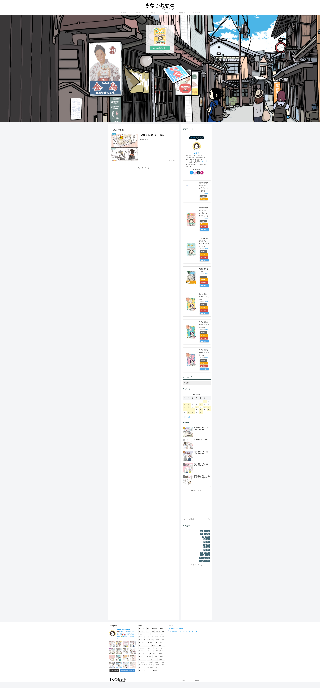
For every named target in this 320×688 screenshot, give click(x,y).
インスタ (193, 138)
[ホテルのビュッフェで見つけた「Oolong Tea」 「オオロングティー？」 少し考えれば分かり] (133, 651)
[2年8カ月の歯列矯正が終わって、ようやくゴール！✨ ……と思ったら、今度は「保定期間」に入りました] (126, 665)
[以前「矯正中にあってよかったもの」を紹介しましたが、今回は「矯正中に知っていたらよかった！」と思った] (133, 665)
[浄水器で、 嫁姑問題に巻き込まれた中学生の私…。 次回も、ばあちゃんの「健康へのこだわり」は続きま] (133, 644)
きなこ (196, 153)
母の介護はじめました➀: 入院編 (204, 296)
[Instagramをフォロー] (195, 172)
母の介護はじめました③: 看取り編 (204, 352)
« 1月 (184, 417)
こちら (198, 164)
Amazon (203, 199)
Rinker (206, 193)
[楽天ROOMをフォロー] (202, 172)
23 (209, 410)
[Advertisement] (143, 181)
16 (209, 407)
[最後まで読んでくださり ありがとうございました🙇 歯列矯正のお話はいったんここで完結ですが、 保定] (119, 658)
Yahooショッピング (203, 230)
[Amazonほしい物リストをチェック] (198, 172)
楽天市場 (203, 226)
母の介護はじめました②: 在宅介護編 (204, 324)
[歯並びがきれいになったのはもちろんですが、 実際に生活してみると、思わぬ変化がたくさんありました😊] (119, 665)
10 (185, 407)
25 (189, 412)
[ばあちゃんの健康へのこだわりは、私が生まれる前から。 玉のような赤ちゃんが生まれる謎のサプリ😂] (126, 644)
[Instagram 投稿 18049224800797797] (112, 651)
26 (193, 412)
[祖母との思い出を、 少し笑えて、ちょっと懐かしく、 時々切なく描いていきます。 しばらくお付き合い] (119, 651)
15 (205, 407)
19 (193, 410)
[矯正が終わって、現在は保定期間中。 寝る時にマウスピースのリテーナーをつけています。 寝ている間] (126, 651)
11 (189, 407)
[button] (209, 519)
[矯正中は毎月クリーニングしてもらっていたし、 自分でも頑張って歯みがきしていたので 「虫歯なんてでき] (126, 658)
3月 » (189, 417)
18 (189, 410)
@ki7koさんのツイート (175, 628)
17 (185, 410)
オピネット (203, 161)
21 (201, 410)
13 (197, 407)
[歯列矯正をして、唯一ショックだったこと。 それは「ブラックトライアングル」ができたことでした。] (133, 658)
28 (201, 412)
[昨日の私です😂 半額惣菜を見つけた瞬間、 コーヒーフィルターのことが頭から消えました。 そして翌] (112, 665)
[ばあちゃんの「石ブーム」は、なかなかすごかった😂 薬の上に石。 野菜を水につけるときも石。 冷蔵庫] (119, 644)
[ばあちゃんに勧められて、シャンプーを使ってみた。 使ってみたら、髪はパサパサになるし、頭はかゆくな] (112, 644)
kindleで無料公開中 (160, 48)
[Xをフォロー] (191, 172)
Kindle (203, 196)
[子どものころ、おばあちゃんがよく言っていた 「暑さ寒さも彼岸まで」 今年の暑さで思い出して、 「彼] (112, 658)
